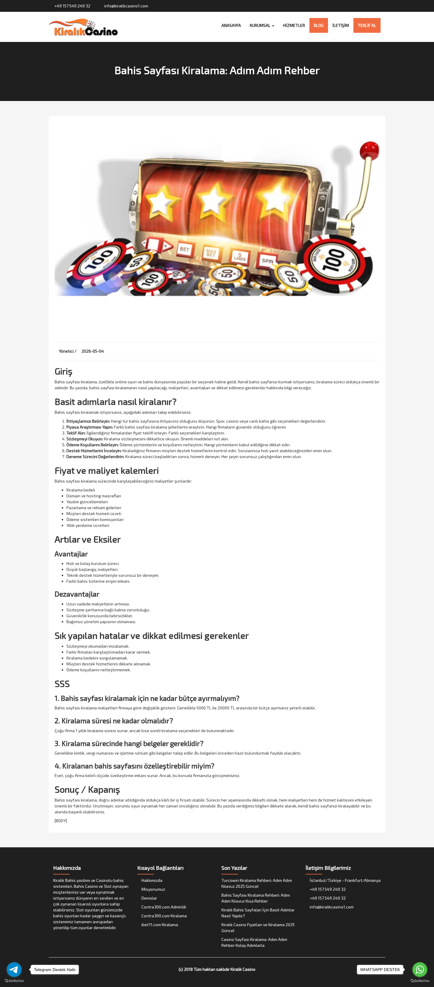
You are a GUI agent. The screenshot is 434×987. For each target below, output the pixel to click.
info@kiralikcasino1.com (125, 5)
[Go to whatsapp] (419, 969)
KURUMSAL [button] (260, 25)
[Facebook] (359, 5)
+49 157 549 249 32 (71, 5)
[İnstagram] (371, 5)
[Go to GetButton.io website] (419, 981)
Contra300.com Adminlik (163, 906)
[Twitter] (365, 5)
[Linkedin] (382, 5)
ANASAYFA (231, 25)
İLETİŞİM (340, 25)
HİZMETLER (294, 25)
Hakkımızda (151, 880)
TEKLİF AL (367, 25)
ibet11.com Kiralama (159, 924)
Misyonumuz (153, 889)
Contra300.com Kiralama (164, 915)
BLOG (319, 25)
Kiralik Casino (243, 969)
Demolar (149, 897)
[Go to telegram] (14, 969)
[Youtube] (376, 5)
